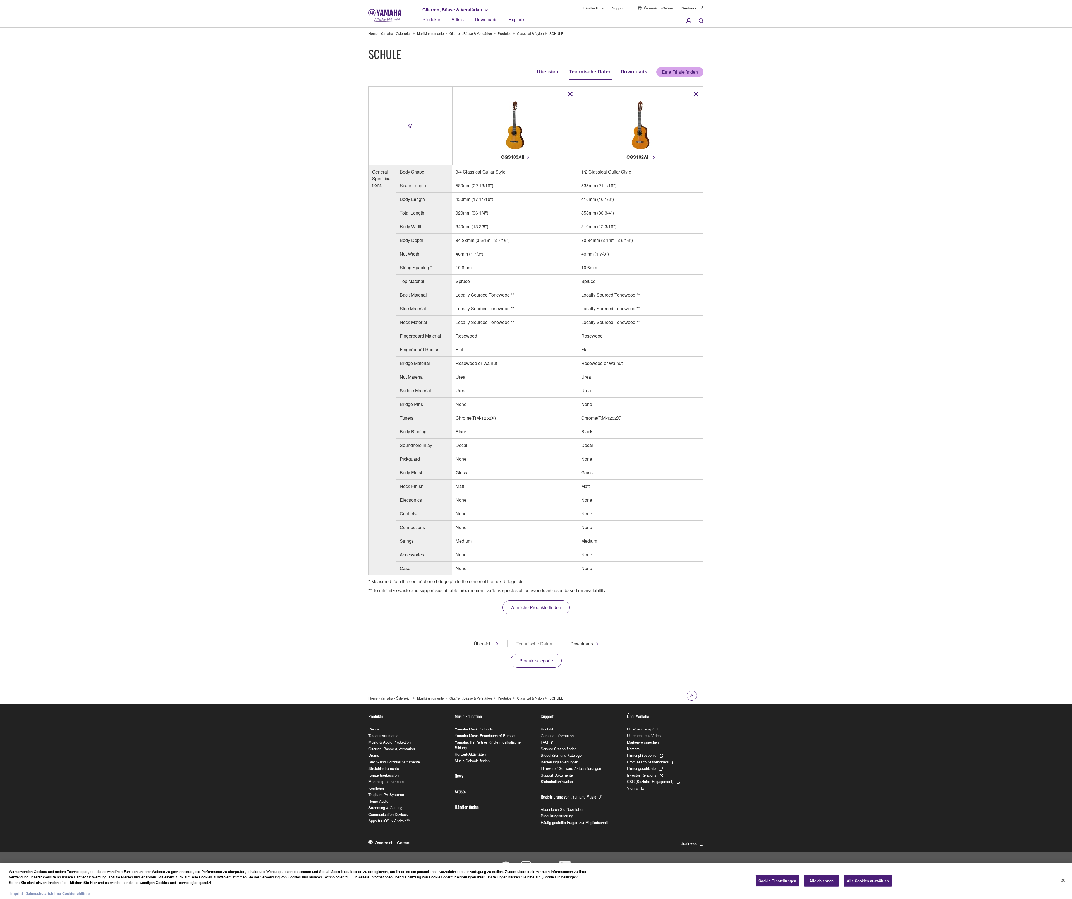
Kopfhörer (376, 788)
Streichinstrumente (383, 768)
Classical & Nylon (530, 33)
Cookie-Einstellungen (777, 880)
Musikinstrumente (430, 33)
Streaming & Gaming (385, 807)
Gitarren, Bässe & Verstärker (452, 9)
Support (618, 8)
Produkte (431, 19)
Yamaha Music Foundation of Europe (485, 735)
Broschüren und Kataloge (561, 755)
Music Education (468, 716)
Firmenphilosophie (641, 755)
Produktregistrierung (557, 815)
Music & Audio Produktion (389, 742)
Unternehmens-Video (644, 735)
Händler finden (594, 8)
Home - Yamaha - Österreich (389, 33)
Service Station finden (558, 748)
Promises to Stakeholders (648, 762)
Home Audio (378, 801)
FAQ (544, 742)
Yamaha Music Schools (474, 729)
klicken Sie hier (83, 882)
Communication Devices (388, 814)
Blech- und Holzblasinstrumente (394, 762)
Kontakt (547, 729)
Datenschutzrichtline (43, 893)
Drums (373, 755)
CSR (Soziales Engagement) (650, 781)
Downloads (486, 19)
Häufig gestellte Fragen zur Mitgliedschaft (574, 822)
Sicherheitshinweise (557, 781)
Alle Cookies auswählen (868, 880)
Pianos (374, 729)
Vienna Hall (636, 788)
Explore (516, 19)
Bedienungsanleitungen (559, 762)
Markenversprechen (643, 742)
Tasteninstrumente (383, 735)
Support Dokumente (557, 775)
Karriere (633, 748)
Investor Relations (641, 775)
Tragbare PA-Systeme (386, 794)
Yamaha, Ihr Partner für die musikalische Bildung (488, 744)
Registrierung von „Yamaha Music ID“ (571, 796)
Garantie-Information (557, 735)
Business (689, 8)
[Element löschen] (570, 94)
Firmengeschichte (641, 768)
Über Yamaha (638, 716)
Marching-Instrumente (386, 781)
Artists (457, 19)
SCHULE (556, 33)
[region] (536, 881)
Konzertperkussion (383, 775)
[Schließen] (1063, 880)
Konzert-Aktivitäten (470, 754)
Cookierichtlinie (76, 893)
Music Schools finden (472, 760)
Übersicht (548, 71)
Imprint (16, 893)
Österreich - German (659, 8)
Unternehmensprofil (642, 729)
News (459, 775)
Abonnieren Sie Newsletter (562, 809)
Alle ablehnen (821, 880)
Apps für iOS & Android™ (389, 820)
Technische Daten (590, 71)
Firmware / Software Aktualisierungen (571, 768)
